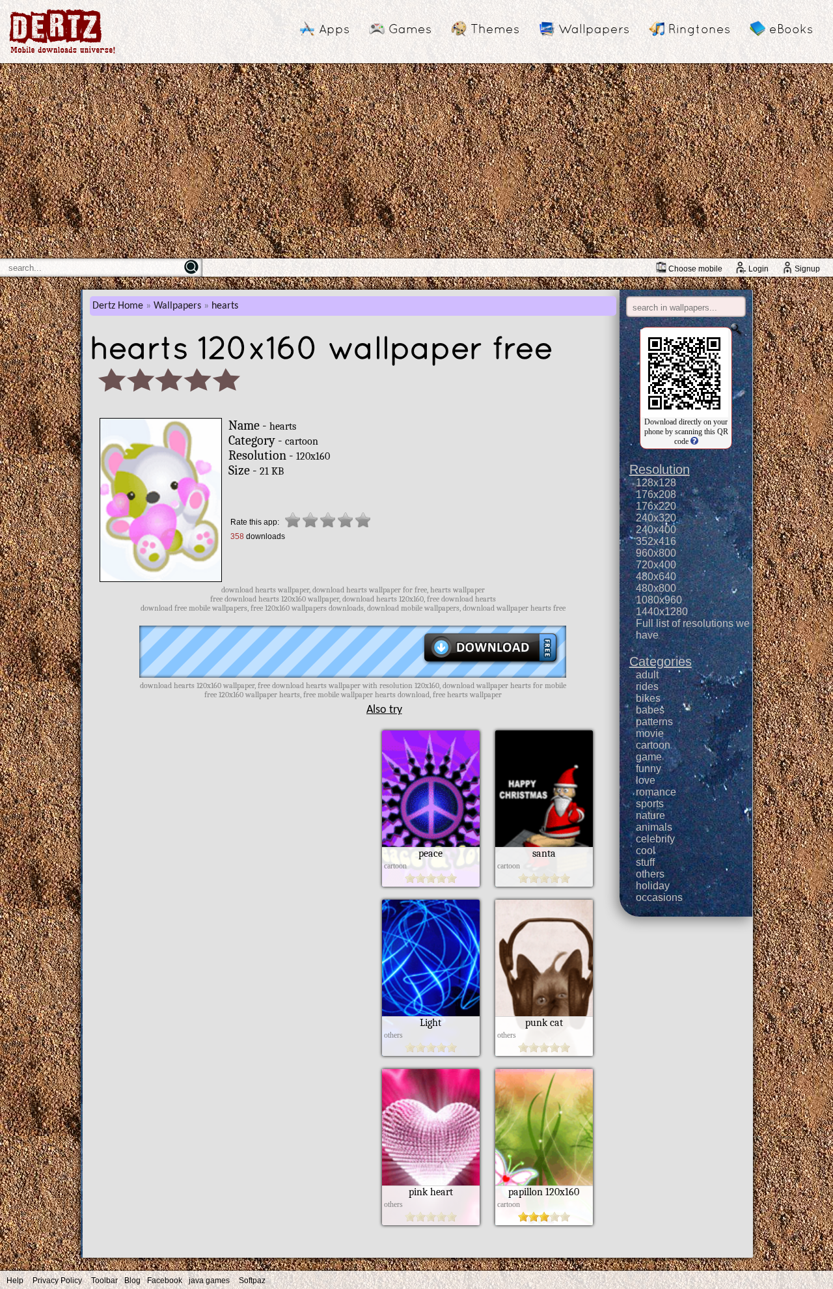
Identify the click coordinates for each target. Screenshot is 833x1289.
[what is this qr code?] (693, 441)
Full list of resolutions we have (693, 629)
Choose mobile (695, 268)
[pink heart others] (431, 1222)
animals (654, 827)
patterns (654, 721)
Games (410, 28)
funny (648, 768)
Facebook (164, 1280)
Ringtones (699, 28)
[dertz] (62, 53)
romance (656, 791)
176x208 (656, 494)
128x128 (656, 482)
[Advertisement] (416, 161)
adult (647, 674)
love (645, 780)
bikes (648, 698)
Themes (495, 28)
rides (647, 686)
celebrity (655, 838)
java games (209, 1280)
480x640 (656, 576)
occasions (659, 897)
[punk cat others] (544, 1053)
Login (758, 268)
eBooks (791, 28)
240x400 (656, 529)
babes (650, 709)
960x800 (656, 553)
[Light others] (431, 1053)
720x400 (656, 564)
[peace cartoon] (431, 883)
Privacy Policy (57, 1280)
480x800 (656, 588)
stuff (645, 862)
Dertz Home (117, 306)
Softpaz (252, 1280)
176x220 (656, 506)
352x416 (656, 541)
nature (650, 815)
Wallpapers (593, 28)
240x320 (656, 517)
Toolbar (104, 1280)
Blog (132, 1280)
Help (15, 1280)
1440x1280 (662, 611)
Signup (807, 268)
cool (645, 850)
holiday (653, 885)
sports (650, 803)
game (649, 756)
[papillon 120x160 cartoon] (544, 1222)
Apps (334, 28)
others (650, 874)
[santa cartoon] (544, 883)
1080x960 (659, 599)
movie (650, 733)
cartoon (653, 745)
